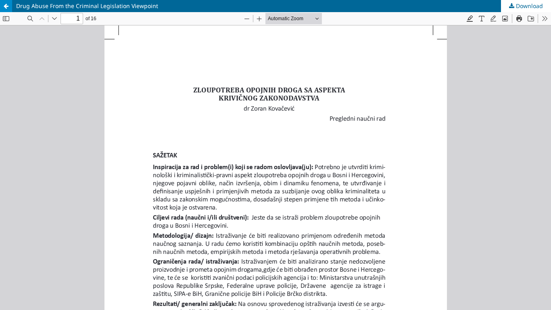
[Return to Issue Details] (6, 6)
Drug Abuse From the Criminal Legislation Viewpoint (87, 6)
